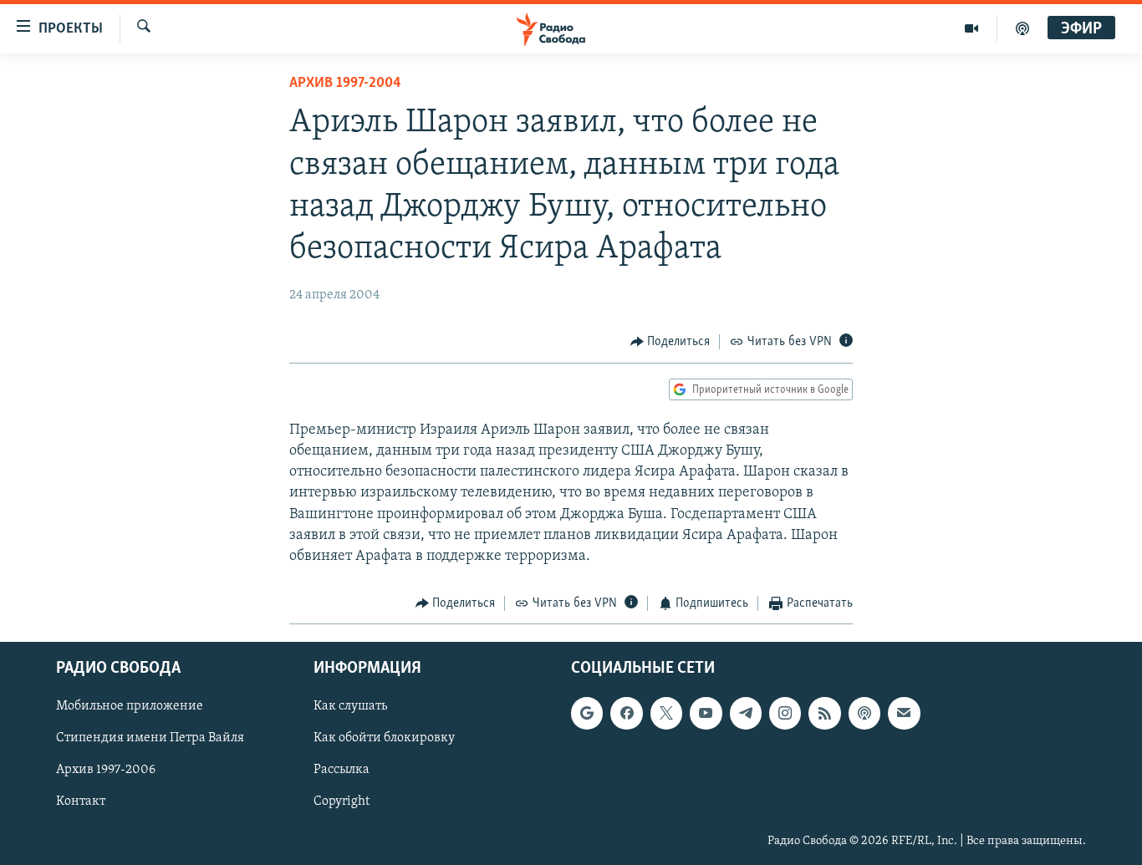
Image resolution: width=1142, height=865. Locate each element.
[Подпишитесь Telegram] (746, 713)
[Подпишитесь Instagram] (785, 713)
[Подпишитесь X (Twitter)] (666, 713)
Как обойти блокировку (384, 738)
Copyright (342, 801)
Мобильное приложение (129, 706)
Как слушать (350, 706)
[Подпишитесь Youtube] (705, 713)
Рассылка (342, 769)
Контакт (80, 801)
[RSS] (824, 713)
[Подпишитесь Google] (587, 713)
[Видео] (971, 28)
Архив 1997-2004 (345, 83)
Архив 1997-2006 (105, 769)
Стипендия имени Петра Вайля (150, 738)
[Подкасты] (864, 713)
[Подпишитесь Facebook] (626, 713)
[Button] (670, 342)
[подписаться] (904, 713)
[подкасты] (1022, 28)
